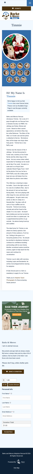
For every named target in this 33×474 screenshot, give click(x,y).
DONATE (17, 8)
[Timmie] (16, 47)
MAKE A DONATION (15, 371)
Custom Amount (14, 384)
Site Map (16, 468)
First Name (6, 393)
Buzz (23, 462)
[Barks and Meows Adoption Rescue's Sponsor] (16, 315)
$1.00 (5, 384)
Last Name (5, 403)
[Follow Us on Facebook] (4, 2)
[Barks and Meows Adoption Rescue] (10, 16)
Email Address (7, 412)
